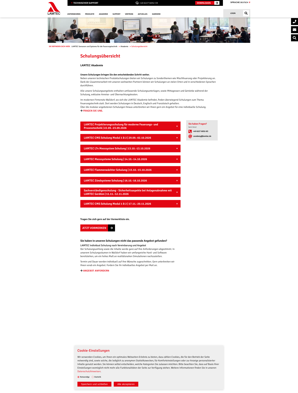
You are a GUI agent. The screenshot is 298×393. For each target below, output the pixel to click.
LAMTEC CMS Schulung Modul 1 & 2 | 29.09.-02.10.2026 (117, 137)
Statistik (97, 377)
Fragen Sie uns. (93, 110)
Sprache (239, 2)
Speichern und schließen (94, 384)
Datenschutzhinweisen (89, 371)
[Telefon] (294, 21)
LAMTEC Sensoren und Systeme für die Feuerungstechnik (94, 46)
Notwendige (85, 377)
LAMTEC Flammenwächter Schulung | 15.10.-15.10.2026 (118, 170)
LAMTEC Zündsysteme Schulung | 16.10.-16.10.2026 (115, 180)
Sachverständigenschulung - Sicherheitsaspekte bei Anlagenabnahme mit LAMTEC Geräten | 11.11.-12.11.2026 (128, 192)
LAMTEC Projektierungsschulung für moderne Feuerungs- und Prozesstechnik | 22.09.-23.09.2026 (121, 126)
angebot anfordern (96, 270)
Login (232, 13)
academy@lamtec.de (202, 136)
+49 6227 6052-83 (200, 131)
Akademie (124, 46)
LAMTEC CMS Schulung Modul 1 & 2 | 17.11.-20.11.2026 (117, 203)
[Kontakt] (294, 29)
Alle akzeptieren (126, 384)
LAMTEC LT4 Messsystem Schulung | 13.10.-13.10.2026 (117, 148)
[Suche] (294, 37)
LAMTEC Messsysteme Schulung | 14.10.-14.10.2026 (115, 159)
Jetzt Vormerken (94, 228)
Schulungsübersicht (139, 46)
